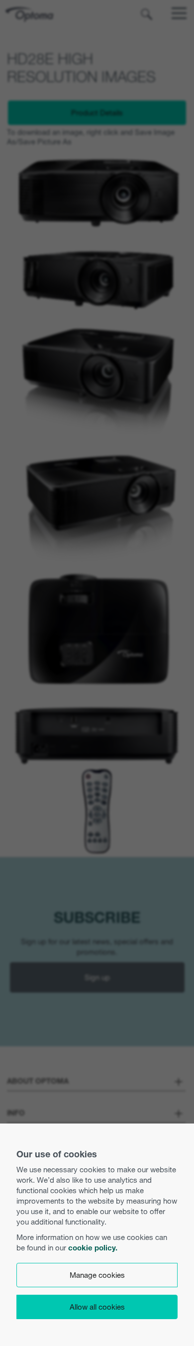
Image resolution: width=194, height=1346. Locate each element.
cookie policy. (92, 1247)
